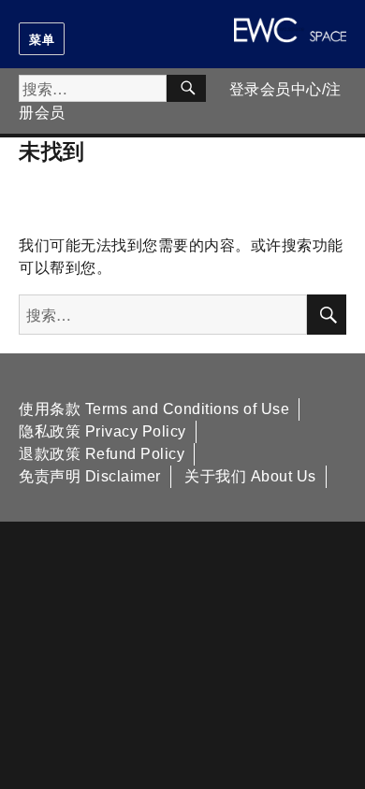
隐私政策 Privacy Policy (102, 431)
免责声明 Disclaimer (90, 476)
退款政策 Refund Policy (101, 454)
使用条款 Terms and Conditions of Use (154, 409)
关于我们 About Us (250, 476)
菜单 (41, 39)
